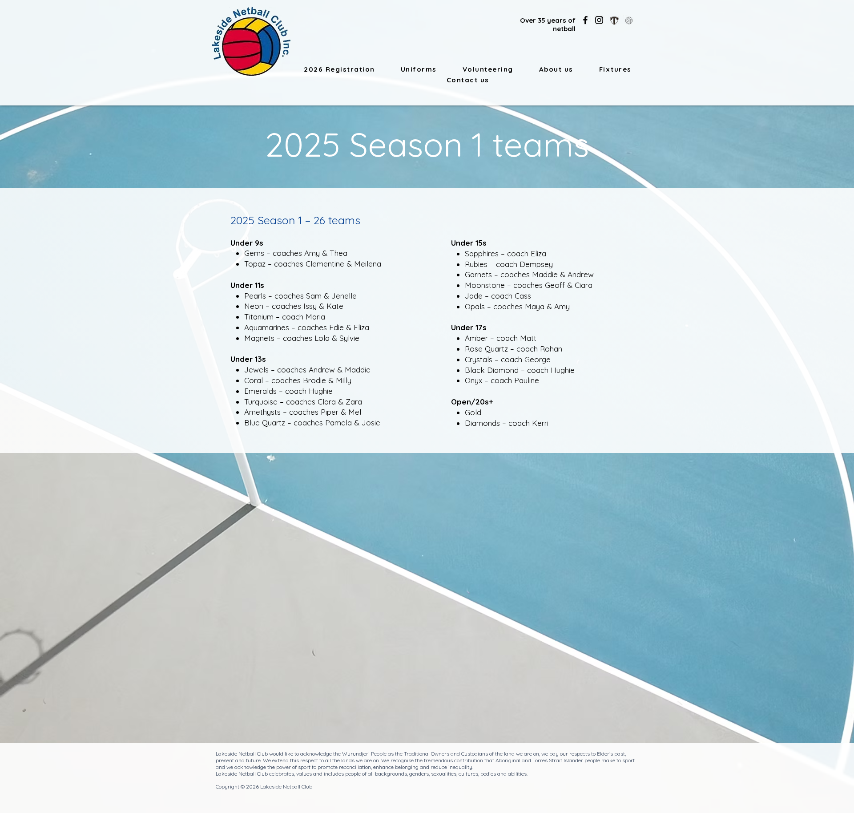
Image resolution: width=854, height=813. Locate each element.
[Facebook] (585, 20)
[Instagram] (599, 20)
